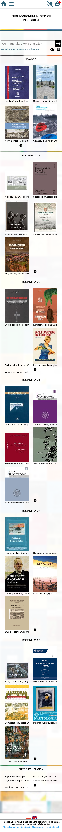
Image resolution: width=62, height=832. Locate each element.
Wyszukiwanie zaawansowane (16, 49)
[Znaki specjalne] (58, 49)
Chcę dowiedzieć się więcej (16, 827)
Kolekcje (35, 49)
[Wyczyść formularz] (52, 49)
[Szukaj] (58, 43)
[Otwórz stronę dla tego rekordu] (17, 83)
